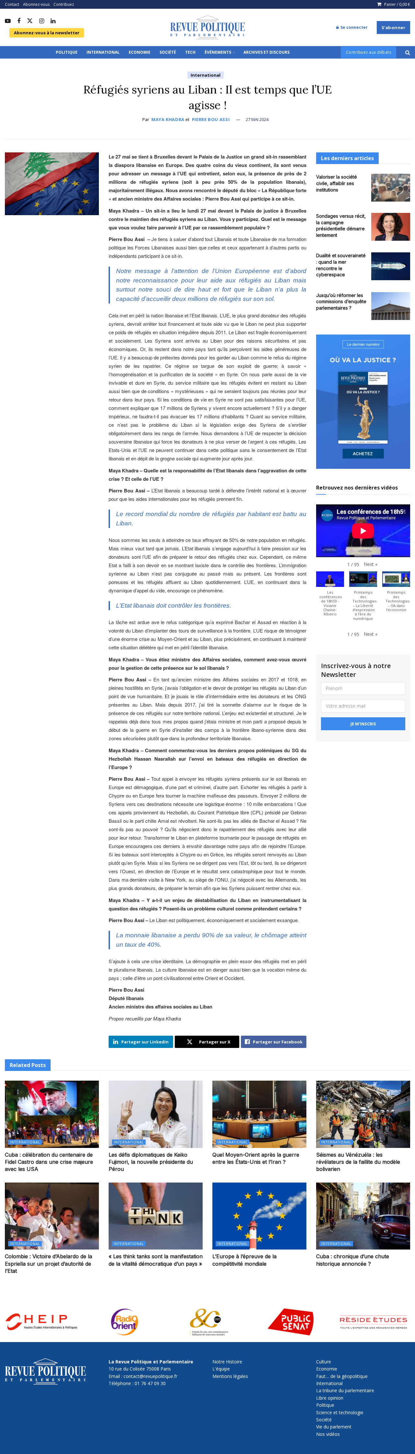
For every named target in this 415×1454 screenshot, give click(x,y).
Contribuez (63, 4)
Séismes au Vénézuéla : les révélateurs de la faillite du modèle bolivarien (358, 1162)
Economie (139, 52)
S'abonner (394, 27)
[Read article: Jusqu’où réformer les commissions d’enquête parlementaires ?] (390, 306)
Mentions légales (230, 1376)
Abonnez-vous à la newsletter (46, 33)
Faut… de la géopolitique (342, 1376)
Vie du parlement (333, 1427)
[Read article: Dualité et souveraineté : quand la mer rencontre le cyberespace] (390, 266)
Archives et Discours (266, 52)
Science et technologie (339, 1412)
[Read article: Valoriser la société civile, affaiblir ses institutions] (390, 188)
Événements (218, 52)
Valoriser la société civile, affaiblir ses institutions (336, 183)
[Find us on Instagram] (41, 21)
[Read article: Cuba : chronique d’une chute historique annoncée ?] (363, 1216)
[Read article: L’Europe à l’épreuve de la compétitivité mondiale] (259, 1216)
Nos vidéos (328, 1434)
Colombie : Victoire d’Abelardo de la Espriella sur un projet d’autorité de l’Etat (48, 1263)
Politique (66, 52)
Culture (323, 1362)
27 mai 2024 (257, 119)
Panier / (397, 4)
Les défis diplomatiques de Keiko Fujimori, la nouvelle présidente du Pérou (151, 1162)
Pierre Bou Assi (211, 119)
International (103, 52)
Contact (12, 4)
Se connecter (353, 27)
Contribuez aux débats (368, 52)
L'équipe (221, 1369)
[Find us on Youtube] (8, 21)
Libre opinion (329, 1398)
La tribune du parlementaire (345, 1390)
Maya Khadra (167, 119)
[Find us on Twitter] (30, 21)
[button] (371, 564)
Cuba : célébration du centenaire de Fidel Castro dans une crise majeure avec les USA (49, 1162)
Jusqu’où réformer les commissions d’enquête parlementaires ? (341, 301)
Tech (190, 52)
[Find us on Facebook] (18, 21)
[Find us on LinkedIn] (53, 21)
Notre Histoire (227, 1362)
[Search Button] (407, 52)
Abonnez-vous (36, 4)
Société (168, 52)
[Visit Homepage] (207, 27)
